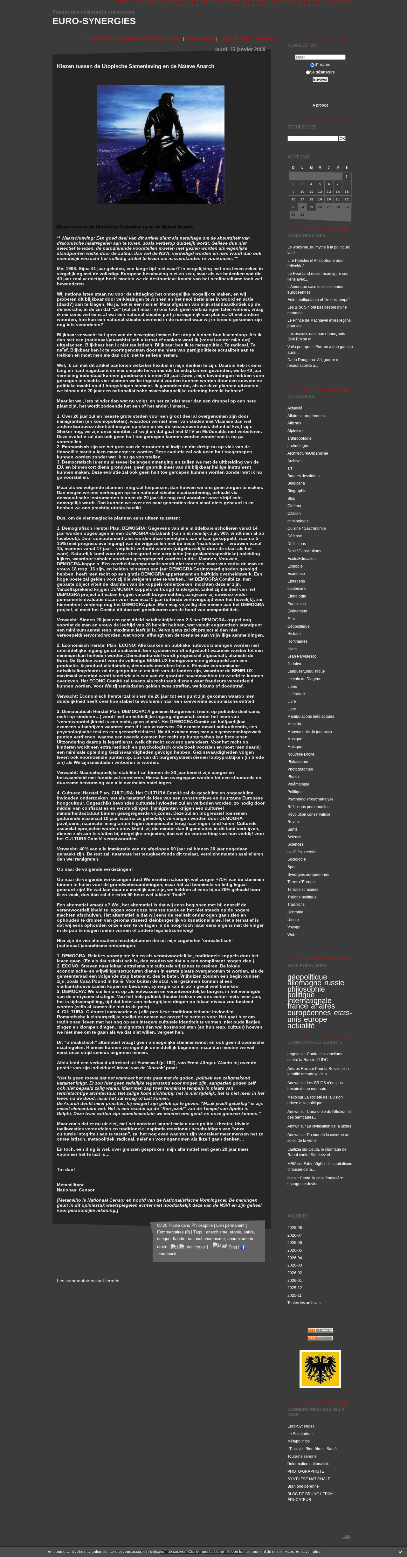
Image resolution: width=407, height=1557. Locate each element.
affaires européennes (311, 1009)
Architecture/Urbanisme (307, 453)
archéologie (297, 445)
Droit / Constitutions (304, 551)
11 (311, 191)
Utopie (293, 920)
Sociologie (296, 859)
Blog (291, 498)
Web (291, 934)
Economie (296, 573)
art (289, 468)
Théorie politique (302, 897)
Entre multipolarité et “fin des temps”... (319, 299)
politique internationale (309, 998)
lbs (290, 1178)
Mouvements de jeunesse (309, 732)
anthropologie (299, 438)
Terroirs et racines (302, 889)
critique (163, 1239)
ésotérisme (297, 588)
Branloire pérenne (303, 1486)
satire (249, 1232)
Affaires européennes (306, 416)
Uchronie (295, 912)
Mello (292, 1097)
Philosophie (297, 761)
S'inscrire (322, 64)
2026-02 (294, 1273)
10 (302, 191)
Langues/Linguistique (306, 671)
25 (311, 207)
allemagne (304, 983)
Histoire (294, 634)
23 (294, 207)
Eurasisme (296, 604)
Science (294, 837)
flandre (179, 1239)
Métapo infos (298, 1441)
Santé (292, 829)
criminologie (298, 521)
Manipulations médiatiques (310, 716)
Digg (232, 1247)
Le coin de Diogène (304, 679)
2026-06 (294, 1242)
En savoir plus (308, 1551)
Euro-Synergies (94, 21)
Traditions (296, 904)
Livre (291, 701)
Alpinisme (296, 431)
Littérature (296, 694)
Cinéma (294, 506)
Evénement (297, 611)
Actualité (294, 408)
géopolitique (307, 977)
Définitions (296, 543)
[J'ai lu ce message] (400, 1551)
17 (302, 199)
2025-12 (294, 1288)
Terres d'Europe (301, 882)
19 (320, 199)
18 (311, 199)
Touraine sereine (302, 1456)
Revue (293, 822)
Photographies (300, 769)
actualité (301, 1026)
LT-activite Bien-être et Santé (312, 1449)
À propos (320, 105)
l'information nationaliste (308, 1464)
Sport (292, 867)
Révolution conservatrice (308, 814)
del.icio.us (195, 1247)
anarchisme (216, 1232)
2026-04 (294, 1258)
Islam (292, 649)
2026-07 (294, 1235)
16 (294, 199)
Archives (294, 461)
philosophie (306, 989)
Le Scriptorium (300, 1434)
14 (338, 191)
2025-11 (294, 1295)
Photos (293, 776)
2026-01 (294, 1280)
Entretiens (296, 581)
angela (293, 1054)
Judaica (294, 664)
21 (338, 199)
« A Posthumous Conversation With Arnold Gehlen (131, 38)
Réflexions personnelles (308, 807)
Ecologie (295, 566)
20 (329, 199)
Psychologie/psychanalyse (310, 799)
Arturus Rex (297, 1068)
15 (347, 191)
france (297, 1006)
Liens (292, 686)
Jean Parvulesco (301, 656)
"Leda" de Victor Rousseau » (248, 38)
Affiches (294, 423)
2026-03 (294, 1265)
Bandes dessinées (303, 476)
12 (320, 191)
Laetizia (294, 1149)
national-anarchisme (206, 1239)
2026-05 (294, 1250)
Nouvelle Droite (300, 754)
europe (315, 1019)
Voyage (293, 927)
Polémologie (298, 784)
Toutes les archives (304, 1303)
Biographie (297, 491)
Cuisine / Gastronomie (306, 528)
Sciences (295, 844)
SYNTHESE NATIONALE (308, 1479)
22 (347, 199)
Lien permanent (230, 1225)
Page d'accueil (200, 38)
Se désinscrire (322, 72)
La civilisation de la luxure (329, 1126)
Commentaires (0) (173, 1232)
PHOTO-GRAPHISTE (305, 1471)
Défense (294, 536)
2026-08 (294, 1227)
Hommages (297, 641)
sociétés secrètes (302, 852)
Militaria (294, 724)
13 (329, 191)
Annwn (293, 1083)
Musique (294, 739)
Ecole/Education (301, 558)
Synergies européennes (308, 874)
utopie (235, 1232)
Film (291, 619)
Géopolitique (298, 626)
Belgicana (296, 483)
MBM (291, 1164)
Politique (295, 792)
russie (334, 983)
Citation (294, 513)
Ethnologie (296, 596)
